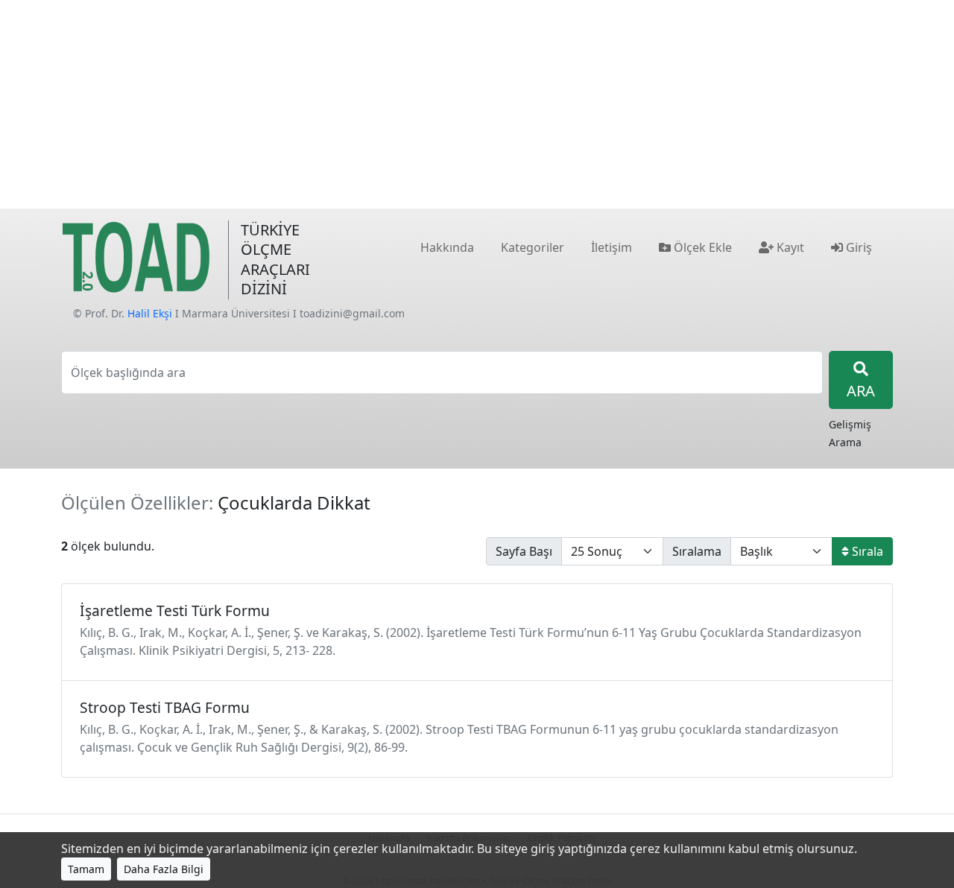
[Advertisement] (477, 104)
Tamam (86, 869)
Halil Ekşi (149, 313)
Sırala (866, 551)
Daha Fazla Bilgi (163, 869)
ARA (861, 391)
